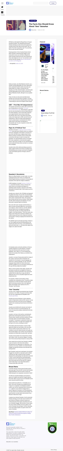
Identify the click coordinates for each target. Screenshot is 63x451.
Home (2, 9)
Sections (3, 14)
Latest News (33, 20)
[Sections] (2, 12)
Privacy (55, 449)
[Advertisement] (21, 74)
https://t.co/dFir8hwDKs (26, 59)
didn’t (10, 388)
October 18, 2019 (19, 63)
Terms (52, 449)
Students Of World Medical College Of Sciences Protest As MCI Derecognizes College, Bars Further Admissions (20, 413)
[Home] (2, 7)
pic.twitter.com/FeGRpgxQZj (15, 60)
